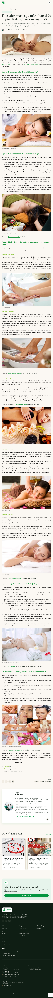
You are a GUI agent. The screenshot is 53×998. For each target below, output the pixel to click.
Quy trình (4, 933)
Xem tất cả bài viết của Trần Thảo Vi (23, 816)
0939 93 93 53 (6, 953)
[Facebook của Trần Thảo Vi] (47, 819)
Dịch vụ (3, 931)
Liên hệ (3, 941)
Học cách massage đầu (14, 236)
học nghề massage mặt (21, 404)
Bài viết (9, 9)
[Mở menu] (49, 2)
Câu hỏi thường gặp (6, 944)
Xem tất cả (47, 834)
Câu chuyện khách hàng (24, 933)
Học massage (11, 666)
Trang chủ (4, 9)
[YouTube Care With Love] (6, 921)
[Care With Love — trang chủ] (3, 2)
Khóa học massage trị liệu (14, 578)
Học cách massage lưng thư (15, 750)
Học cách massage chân (14, 373)
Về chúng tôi (4, 928)
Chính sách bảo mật (42, 993)
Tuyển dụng (38, 928)
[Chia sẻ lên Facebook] (3, 781)
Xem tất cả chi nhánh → (46, 963)
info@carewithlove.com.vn (9, 955)
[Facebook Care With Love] (3, 921)
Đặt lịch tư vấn (25, 895)
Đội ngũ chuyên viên (23, 928)
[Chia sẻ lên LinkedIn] (9, 781)
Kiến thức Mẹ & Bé (23, 931)
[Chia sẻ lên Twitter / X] (6, 781)
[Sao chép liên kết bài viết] (13, 781)
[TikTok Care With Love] (9, 921)
